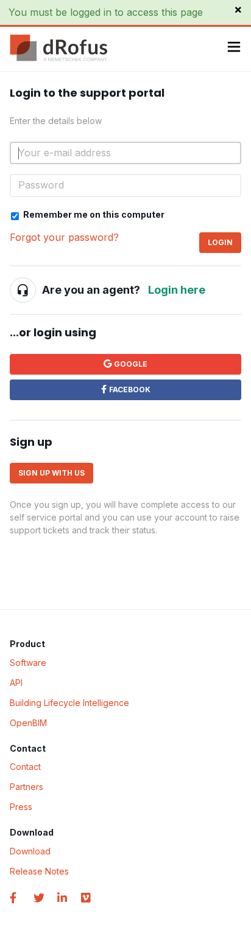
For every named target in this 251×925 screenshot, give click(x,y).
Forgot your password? (64, 237)
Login (220, 242)
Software (28, 662)
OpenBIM (28, 723)
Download (30, 851)
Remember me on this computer (93, 214)
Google (130, 364)
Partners (26, 786)
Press (21, 807)
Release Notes (39, 871)
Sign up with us (51, 472)
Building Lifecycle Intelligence (69, 703)
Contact (25, 766)
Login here (176, 289)
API (16, 682)
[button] (234, 48)
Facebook (129, 389)
